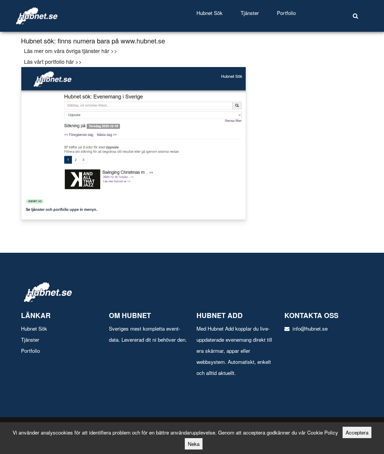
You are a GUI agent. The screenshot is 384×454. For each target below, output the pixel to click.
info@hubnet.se (309, 328)
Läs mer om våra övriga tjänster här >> (70, 51)
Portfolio (286, 13)
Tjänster (250, 13)
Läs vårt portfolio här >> (53, 61)
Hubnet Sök (209, 13)
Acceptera (357, 432)
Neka (194, 443)
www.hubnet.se (143, 40)
